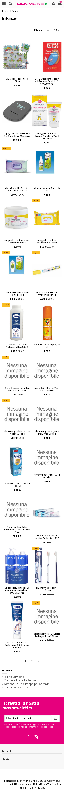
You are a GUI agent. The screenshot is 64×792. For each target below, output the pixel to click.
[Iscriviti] (55, 718)
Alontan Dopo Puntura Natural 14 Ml (17, 293)
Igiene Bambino (14, 677)
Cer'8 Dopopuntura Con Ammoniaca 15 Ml (17, 389)
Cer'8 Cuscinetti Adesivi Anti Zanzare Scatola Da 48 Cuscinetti (47, 81)
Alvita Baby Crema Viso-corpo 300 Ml (47, 389)
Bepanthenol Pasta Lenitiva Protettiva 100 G (47, 537)
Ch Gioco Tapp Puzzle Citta (17, 80)
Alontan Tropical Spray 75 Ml (47, 346)
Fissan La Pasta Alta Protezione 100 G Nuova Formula (17, 645)
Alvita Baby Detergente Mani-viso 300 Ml (47, 432)
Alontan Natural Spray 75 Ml (47, 189)
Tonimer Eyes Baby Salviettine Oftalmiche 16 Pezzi (17, 530)
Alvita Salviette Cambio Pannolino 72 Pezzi (17, 189)
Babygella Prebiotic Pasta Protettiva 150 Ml (17, 241)
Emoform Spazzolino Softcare (47, 589)
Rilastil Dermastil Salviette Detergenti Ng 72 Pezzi (47, 635)
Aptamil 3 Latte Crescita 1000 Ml (17, 485)
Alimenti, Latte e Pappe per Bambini (27, 684)
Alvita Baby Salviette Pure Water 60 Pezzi (17, 432)
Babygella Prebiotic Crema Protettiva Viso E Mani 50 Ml (47, 136)
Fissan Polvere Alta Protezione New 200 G (17, 346)
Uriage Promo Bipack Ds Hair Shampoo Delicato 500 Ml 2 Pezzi (17, 590)
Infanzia (7, 670)
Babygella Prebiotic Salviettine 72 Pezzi (47, 241)
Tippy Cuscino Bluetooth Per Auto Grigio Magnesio (17, 134)
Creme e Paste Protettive (20, 680)
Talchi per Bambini (16, 687)
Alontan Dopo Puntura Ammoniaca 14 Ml (46, 293)
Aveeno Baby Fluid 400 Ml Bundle (47, 476)
